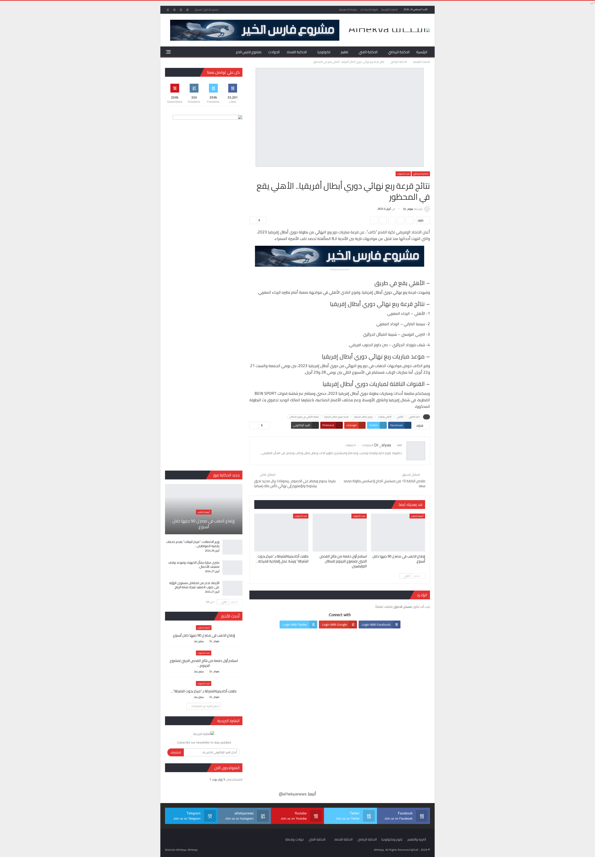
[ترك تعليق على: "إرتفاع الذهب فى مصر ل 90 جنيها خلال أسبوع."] (189, 641)
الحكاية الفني (368, 52)
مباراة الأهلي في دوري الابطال (304, 417)
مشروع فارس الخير (248, 52)
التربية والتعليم (416, 839)
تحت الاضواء (403, 174)
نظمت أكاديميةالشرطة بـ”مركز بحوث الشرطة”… (203, 691)
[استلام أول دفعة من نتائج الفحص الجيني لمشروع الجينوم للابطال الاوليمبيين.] (340, 532)
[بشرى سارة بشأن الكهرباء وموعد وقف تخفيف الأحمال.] (232, 567)
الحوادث (274, 52)
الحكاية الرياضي (399, 52)
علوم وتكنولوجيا (392, 839)
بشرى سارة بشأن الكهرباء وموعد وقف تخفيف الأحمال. (193, 564)
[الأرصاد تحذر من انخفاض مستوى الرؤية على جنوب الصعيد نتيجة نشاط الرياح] (232, 588)
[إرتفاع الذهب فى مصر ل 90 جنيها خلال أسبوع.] (398, 532)
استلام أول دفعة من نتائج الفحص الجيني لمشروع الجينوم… (204, 663)
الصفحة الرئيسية (389, 9)
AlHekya (193, 849)
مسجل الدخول (402, 606)
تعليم (344, 52)
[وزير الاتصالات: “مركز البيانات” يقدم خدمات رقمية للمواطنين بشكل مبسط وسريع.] (232, 547)
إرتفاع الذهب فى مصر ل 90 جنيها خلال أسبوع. (203, 524)
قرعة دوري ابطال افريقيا (336, 417)
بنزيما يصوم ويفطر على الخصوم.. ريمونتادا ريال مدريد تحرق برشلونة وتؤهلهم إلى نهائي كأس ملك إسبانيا (295, 483)
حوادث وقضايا (294, 839)
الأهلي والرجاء (385, 417)
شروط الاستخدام (369, 9)
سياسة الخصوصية (348, 9)
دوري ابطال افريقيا (363, 417)
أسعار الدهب (417, 516)
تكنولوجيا (323, 52)
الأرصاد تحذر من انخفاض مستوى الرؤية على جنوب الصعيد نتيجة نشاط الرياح (194, 585)
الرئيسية (421, 52)
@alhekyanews (293, 794)
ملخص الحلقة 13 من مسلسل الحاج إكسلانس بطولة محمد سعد (384, 483)
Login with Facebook (376, 624)
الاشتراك (175, 752)
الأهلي (400, 417)
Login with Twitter (295, 624)
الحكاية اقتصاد (296, 52)
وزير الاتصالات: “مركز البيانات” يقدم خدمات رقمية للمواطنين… (192, 544)
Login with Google (334, 624)
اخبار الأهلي (414, 417)
